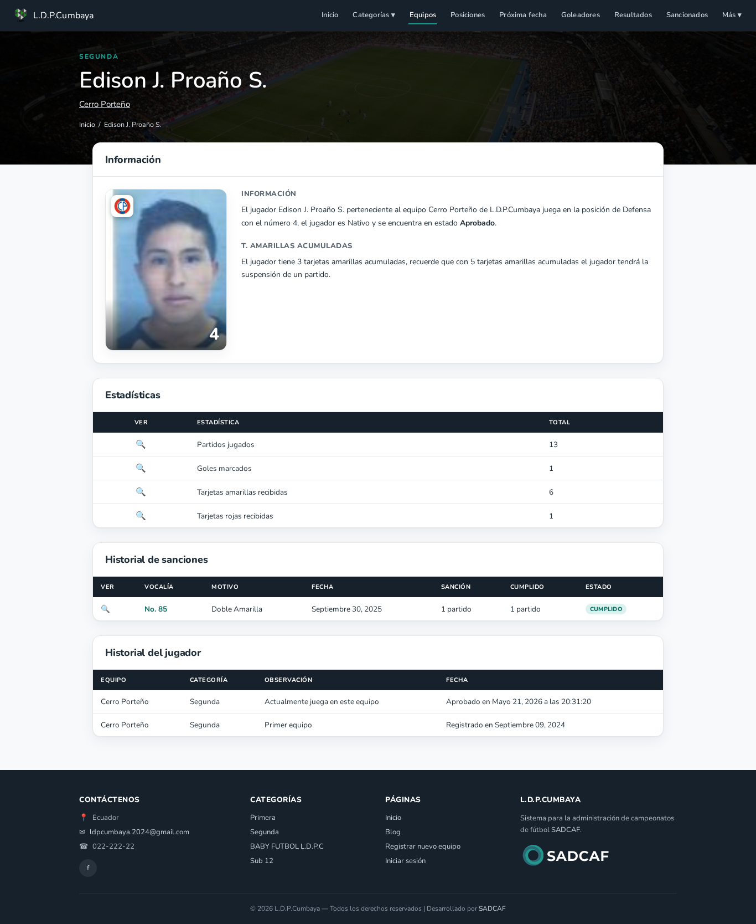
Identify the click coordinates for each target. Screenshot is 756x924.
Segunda (264, 832)
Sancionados (687, 15)
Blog (393, 832)
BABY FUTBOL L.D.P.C (287, 846)
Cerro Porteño (104, 104)
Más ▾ (732, 15)
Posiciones (468, 15)
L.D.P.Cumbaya (63, 15)
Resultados (633, 15)
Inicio (330, 15)
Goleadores (580, 15)
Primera (263, 818)
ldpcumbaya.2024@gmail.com (139, 832)
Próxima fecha (523, 15)
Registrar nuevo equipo (422, 846)
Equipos (423, 15)
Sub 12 (261, 861)
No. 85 (155, 609)
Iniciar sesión (405, 861)
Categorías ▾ (374, 15)
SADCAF (565, 830)
